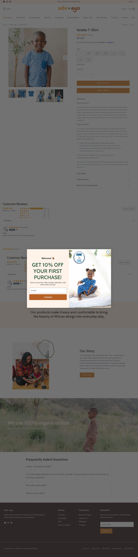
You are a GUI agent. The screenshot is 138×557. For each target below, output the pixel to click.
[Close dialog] (108, 252)
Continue (48, 297)
